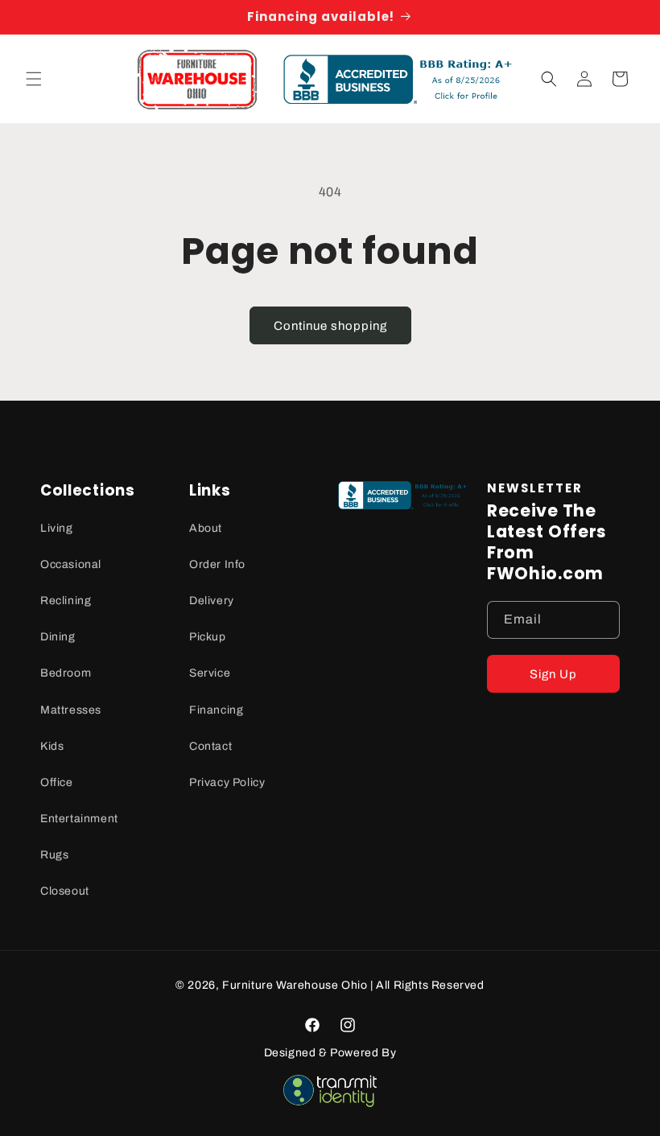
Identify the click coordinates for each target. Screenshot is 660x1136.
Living (56, 528)
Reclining (65, 601)
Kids (52, 746)
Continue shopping (330, 325)
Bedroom (65, 673)
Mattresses (70, 710)
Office (56, 782)
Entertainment (79, 819)
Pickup (207, 637)
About (205, 528)
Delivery (211, 601)
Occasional (70, 564)
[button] (34, 79)
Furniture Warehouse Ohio (294, 985)
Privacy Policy (227, 782)
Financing (216, 710)
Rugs (54, 855)
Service (209, 673)
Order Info (217, 564)
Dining (58, 637)
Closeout (64, 891)
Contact (210, 746)
